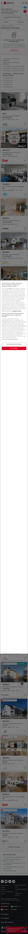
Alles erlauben (14, 348)
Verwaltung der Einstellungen (14, 344)
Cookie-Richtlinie (16, 311)
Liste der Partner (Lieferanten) (10, 339)
